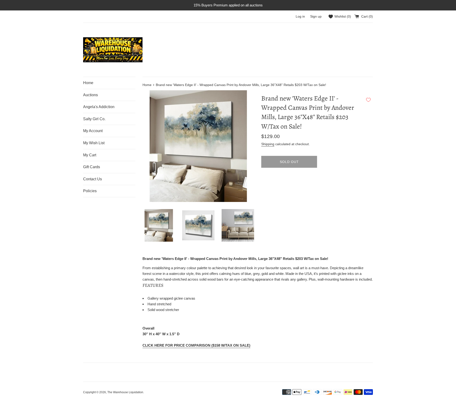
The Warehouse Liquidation (125, 392)
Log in (300, 16)
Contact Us (92, 179)
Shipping (267, 144)
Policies (90, 191)
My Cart (89, 155)
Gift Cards (91, 167)
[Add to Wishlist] (368, 100)
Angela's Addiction (98, 107)
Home (88, 83)
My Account (93, 131)
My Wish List (93, 143)
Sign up (316, 16)
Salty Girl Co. (94, 119)
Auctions (90, 95)
